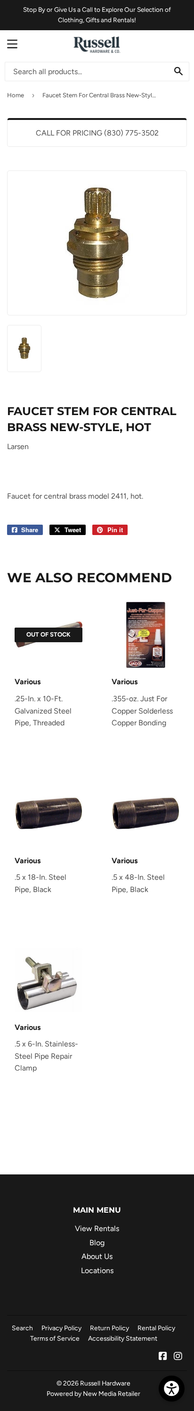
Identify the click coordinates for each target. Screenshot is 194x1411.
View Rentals (97, 1228)
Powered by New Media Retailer (93, 1393)
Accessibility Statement (122, 1338)
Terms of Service (55, 1338)
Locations (97, 1270)
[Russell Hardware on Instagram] (178, 1356)
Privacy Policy (61, 1328)
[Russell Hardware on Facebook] (163, 1356)
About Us (97, 1256)
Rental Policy (156, 1328)
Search (22, 1328)
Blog (97, 1242)
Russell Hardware (105, 1383)
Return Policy (109, 1328)
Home (15, 95)
